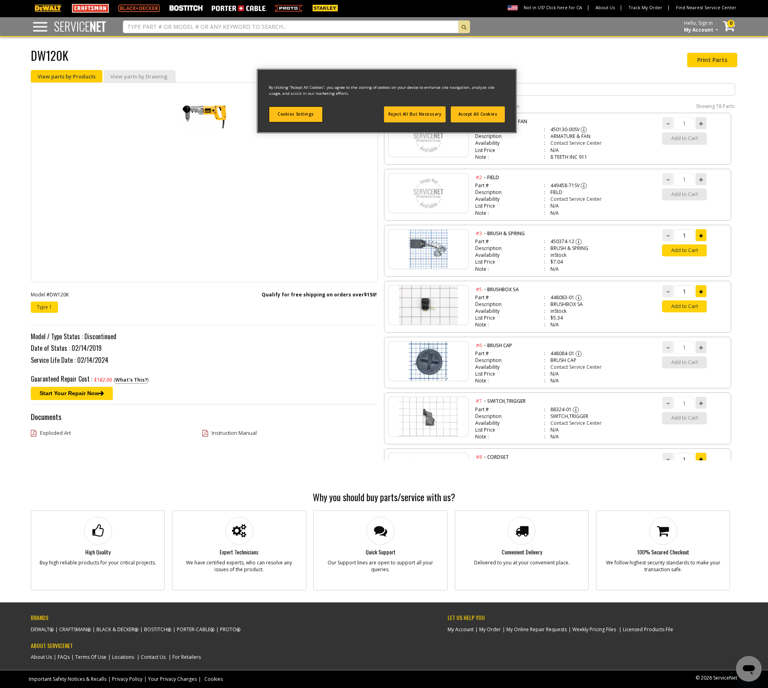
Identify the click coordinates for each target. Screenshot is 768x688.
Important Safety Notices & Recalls (67, 679)
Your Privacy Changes (172, 679)
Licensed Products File (648, 629)
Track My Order (645, 7)
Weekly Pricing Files (594, 629)
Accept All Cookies (478, 114)
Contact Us (153, 657)
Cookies (213, 679)
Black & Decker (115, 629)
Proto (228, 629)
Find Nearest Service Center (706, 7)
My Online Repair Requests (536, 629)
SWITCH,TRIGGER (506, 401)
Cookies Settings (296, 114)
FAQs (64, 657)
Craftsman (73, 629)
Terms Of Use (90, 657)
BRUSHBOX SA (503, 289)
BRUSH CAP (499, 345)
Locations (123, 657)
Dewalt (40, 629)
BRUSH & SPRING (506, 233)
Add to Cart (684, 250)
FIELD (493, 177)
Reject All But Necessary (415, 114)
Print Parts (712, 60)
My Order (490, 629)
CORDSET (498, 457)
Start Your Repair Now (69, 393)
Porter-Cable (193, 629)
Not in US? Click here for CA (553, 7)
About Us (605, 7)
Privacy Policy (127, 679)
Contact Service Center (576, 143)
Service (80, 26)
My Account (461, 629)
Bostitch (155, 629)
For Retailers (186, 657)
